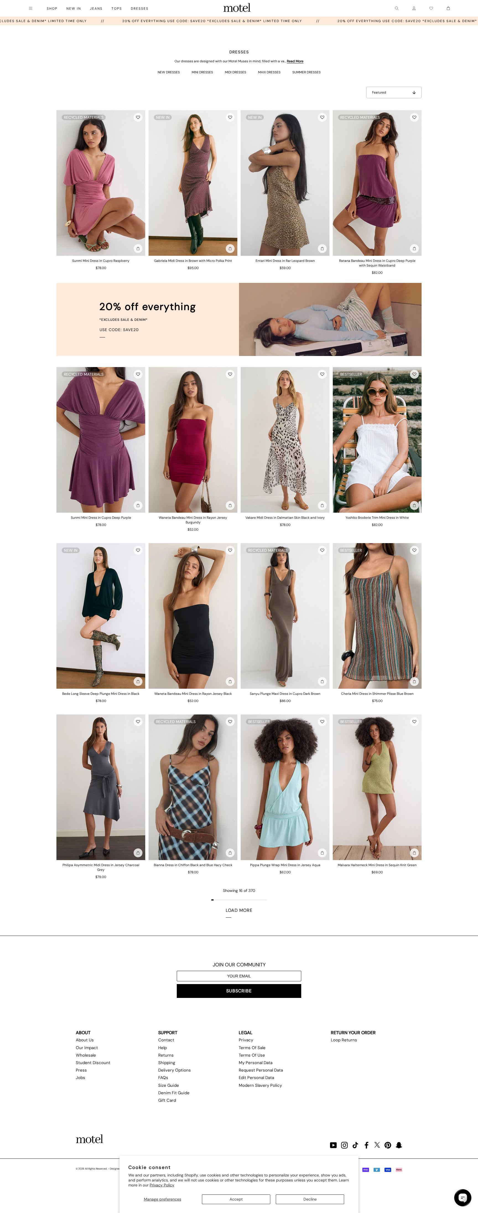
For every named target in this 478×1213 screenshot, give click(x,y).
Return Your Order (353, 1033)
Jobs (80, 1077)
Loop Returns (344, 1040)
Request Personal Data (261, 1070)
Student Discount (93, 1062)
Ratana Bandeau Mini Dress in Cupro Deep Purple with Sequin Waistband (377, 263)
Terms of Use (252, 1055)
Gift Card (167, 1100)
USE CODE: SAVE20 (119, 329)
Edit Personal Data (256, 1077)
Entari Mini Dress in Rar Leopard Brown (285, 261)
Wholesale (86, 1055)
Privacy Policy (162, 1185)
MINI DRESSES (202, 72)
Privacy (246, 1040)
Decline (310, 1199)
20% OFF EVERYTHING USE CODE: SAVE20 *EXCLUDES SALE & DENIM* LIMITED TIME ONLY (273, 21)
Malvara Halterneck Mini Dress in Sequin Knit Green (377, 865)
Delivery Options (174, 1070)
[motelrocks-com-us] (237, 8)
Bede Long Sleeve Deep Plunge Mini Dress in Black (100, 693)
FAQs (163, 1077)
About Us (85, 1040)
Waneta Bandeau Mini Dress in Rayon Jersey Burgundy (193, 520)
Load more (239, 910)
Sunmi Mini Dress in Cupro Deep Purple (101, 517)
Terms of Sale (252, 1048)
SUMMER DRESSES (306, 72)
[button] (138, 117)
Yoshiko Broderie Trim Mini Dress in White (377, 517)
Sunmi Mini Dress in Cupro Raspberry (100, 261)
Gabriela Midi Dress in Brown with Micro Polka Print (193, 261)
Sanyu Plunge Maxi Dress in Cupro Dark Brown (285, 693)
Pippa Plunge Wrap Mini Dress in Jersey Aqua (285, 865)
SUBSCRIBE (239, 991)
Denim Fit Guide (173, 1093)
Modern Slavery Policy (260, 1085)
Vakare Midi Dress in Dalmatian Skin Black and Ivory (285, 517)
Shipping (166, 1062)
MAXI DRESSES (269, 72)
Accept (236, 1199)
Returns (166, 1055)
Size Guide (168, 1085)
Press (81, 1070)
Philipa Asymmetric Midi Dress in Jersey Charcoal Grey (101, 867)
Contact (166, 1040)
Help (162, 1048)
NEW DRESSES (169, 72)
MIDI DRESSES (235, 72)
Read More (295, 61)
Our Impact (87, 1048)
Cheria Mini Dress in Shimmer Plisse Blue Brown (377, 693)
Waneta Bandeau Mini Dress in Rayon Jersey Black (193, 693)
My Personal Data (255, 1062)
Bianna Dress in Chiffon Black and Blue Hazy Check (193, 865)
